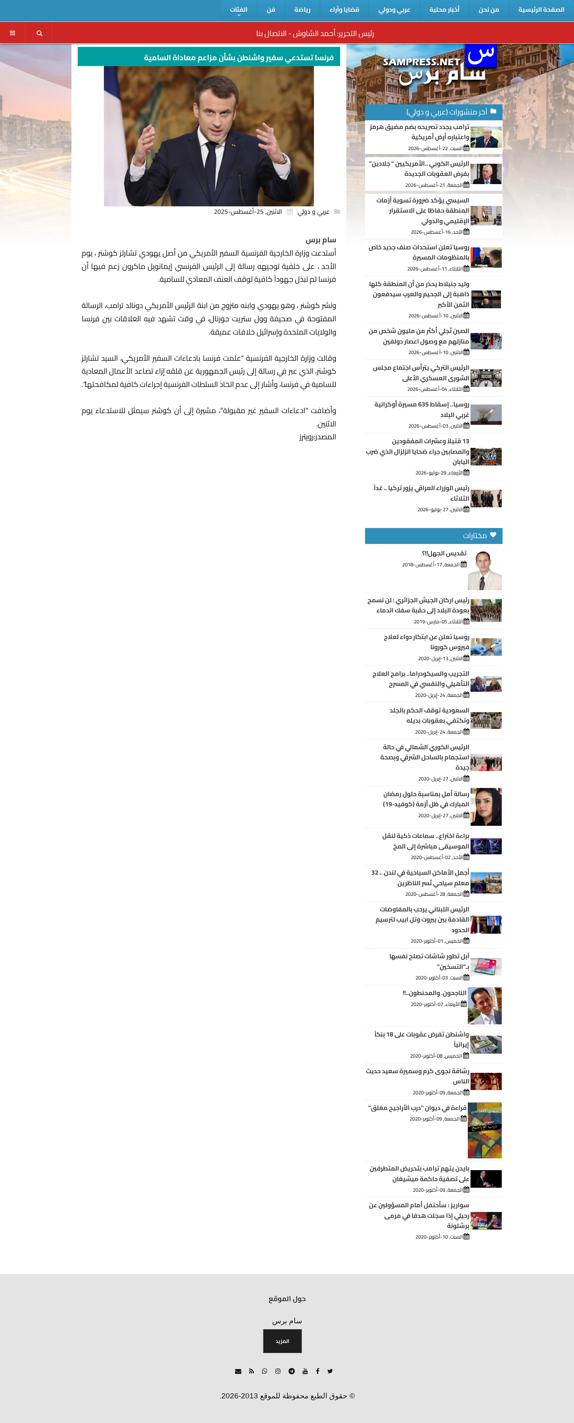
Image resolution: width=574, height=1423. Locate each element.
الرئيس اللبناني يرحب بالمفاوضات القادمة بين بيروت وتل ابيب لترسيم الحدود (422, 919)
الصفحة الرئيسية (542, 9)
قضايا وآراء (344, 9)
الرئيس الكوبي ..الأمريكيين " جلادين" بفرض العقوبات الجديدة (419, 168)
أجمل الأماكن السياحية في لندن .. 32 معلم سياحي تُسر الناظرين (420, 877)
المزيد (282, 1341)
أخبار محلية (445, 9)
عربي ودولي (394, 9)
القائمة (12, 33)
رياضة (302, 9)
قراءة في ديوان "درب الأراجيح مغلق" (417, 1107)
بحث (39, 33)
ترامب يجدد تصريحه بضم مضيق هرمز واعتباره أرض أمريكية (419, 132)
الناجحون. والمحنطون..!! (435, 993)
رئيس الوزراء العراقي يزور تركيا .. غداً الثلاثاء (421, 493)
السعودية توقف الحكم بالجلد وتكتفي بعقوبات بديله (429, 715)
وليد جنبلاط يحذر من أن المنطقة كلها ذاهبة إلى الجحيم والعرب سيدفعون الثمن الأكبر (419, 294)
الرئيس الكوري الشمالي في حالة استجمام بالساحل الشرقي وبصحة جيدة (424, 757)
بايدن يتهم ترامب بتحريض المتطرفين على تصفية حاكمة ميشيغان (419, 1173)
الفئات (239, 9)
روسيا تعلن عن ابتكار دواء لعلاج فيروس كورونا (426, 642)
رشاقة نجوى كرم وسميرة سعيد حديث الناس (417, 1076)
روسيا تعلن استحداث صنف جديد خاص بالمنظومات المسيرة (419, 252)
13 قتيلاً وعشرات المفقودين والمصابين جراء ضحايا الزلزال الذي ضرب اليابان (417, 451)
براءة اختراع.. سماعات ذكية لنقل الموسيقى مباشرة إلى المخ (425, 841)
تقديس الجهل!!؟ (444, 553)
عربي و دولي (314, 211)
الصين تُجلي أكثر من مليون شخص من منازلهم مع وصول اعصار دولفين (419, 336)
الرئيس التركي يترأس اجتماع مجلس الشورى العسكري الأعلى (421, 372)
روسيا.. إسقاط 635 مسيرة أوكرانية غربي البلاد (421, 409)
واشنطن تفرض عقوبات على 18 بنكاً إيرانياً (421, 1039)
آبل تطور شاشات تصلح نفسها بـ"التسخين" (429, 961)
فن (271, 9)
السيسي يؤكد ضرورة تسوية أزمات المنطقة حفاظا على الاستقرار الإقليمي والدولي (422, 210)
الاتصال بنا (271, 33)
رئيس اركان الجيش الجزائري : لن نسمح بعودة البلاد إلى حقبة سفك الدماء (418, 605)
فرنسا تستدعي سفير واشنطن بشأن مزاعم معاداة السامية (239, 57)
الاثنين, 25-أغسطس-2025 (248, 211)
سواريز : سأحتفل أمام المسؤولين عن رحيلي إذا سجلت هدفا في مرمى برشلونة (419, 1215)
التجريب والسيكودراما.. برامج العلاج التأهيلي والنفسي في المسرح (421, 678)
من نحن (489, 9)
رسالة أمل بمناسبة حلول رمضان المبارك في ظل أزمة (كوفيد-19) (426, 799)
